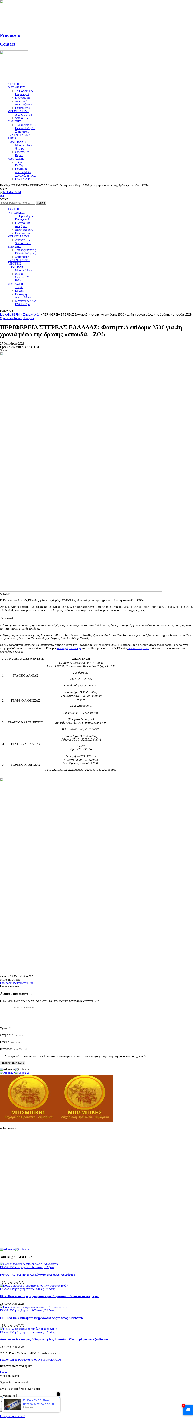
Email (4, 1041)
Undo (3, 1372)
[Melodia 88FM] (10, 192)
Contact (7, 44)
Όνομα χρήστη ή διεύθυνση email (20, 1388)
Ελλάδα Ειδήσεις (10, 1267)
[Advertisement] (28, 1190)
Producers (10, 35)
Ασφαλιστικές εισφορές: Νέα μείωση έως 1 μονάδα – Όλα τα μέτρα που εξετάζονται (54, 1339)
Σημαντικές (7, 318)
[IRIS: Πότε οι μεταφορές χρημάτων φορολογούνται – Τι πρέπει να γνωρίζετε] (34, 1285)
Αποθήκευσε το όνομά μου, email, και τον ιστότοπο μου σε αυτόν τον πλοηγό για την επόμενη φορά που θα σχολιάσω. (75, 1056)
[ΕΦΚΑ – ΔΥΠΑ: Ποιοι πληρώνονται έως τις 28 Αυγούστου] (29, 1263)
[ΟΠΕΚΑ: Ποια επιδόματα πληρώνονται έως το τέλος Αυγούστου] (34, 1307)
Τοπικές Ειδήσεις (24, 318)
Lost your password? (12, 1416)
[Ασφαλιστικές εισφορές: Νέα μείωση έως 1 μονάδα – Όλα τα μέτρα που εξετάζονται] (28, 1328)
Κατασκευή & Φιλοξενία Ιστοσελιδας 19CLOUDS (30, 1359)
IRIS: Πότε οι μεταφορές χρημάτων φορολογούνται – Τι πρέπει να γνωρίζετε (49, 1296)
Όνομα (5, 1035)
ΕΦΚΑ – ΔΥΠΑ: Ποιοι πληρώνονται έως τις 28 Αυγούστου (37, 1274)
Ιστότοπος (6, 1048)
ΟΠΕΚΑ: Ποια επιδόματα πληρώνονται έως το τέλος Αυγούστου (41, 1318)
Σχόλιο (5, 1028)
